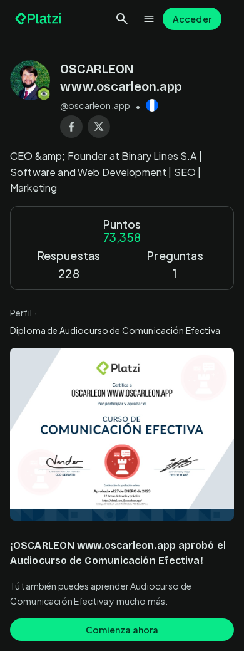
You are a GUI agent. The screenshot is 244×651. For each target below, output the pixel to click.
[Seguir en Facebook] (71, 126)
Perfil (21, 312)
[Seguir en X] (99, 126)
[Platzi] (39, 19)
